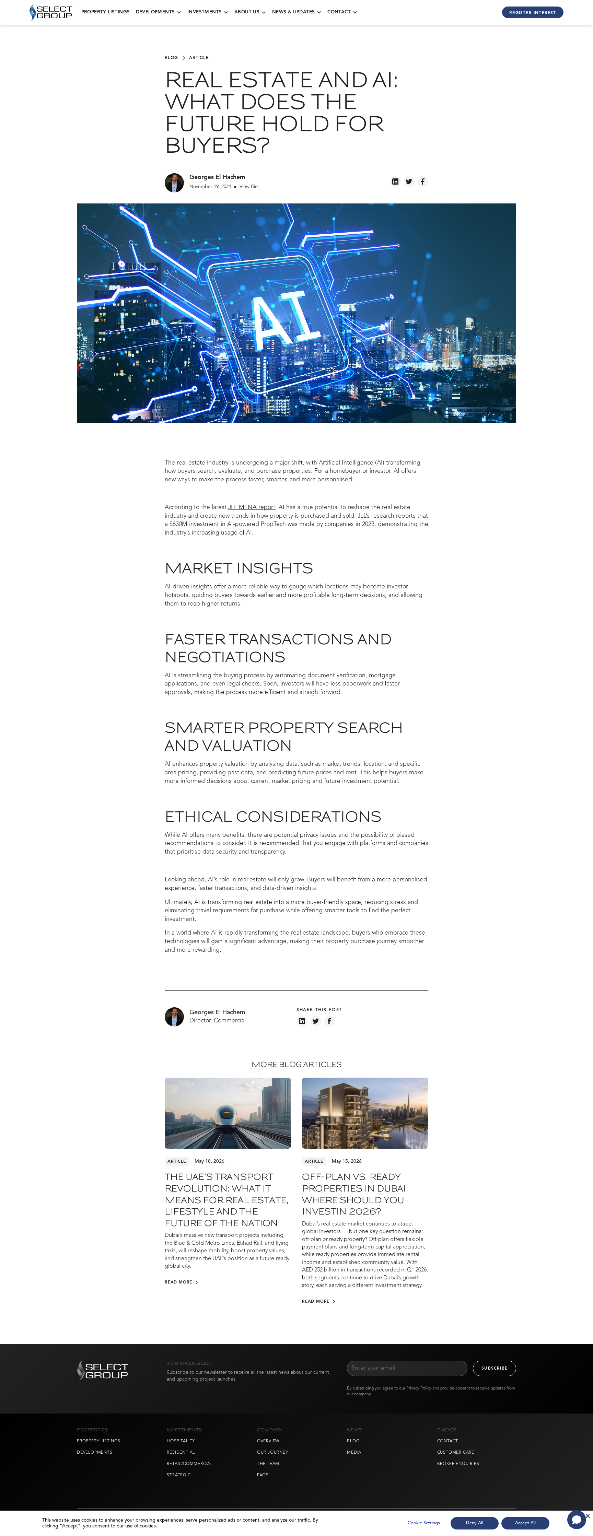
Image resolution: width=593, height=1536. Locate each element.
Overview (268, 1441)
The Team (268, 1464)
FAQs (263, 1475)
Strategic (178, 1475)
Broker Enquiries (458, 1464)
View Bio (249, 186)
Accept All (525, 1523)
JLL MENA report (251, 508)
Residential (181, 1453)
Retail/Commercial (190, 1464)
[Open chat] (576, 1519)
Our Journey (272, 1453)
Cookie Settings (424, 1523)
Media (354, 1453)
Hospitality (181, 1441)
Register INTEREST (532, 13)
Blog (353, 1441)
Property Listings (105, 12)
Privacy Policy (418, 1388)
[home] (51, 12)
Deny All (474, 1523)
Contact (447, 1441)
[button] (158, 12)
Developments (95, 1453)
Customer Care (455, 1453)
